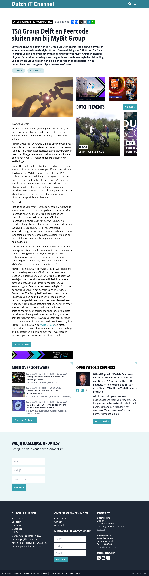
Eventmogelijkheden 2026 (24, 539)
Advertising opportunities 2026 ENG (29, 542)
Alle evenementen (20, 518)
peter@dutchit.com (106, 547)
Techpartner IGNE (139, 573)
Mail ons (101, 529)
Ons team (16, 521)
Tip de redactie (21, 344)
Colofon (15, 532)
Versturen (19, 487)
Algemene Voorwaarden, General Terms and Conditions (25, 573)
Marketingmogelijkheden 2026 (26, 535)
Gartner (58, 521)
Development (35, 70)
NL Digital (59, 525)
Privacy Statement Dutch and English (65, 573)
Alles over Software (24, 420)
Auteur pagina (102, 421)
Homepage (17, 525)
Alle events (130, 106)
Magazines (17, 528)
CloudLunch (60, 518)
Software (18, 70)
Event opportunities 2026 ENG (26, 546)
